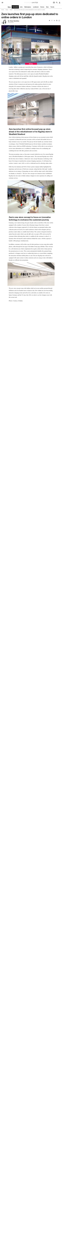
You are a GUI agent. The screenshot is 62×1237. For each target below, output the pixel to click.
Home (2, 9)
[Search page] (56, 3)
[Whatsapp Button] (59, 20)
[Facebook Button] (52, 20)
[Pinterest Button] (57, 20)
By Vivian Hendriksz (13, 21)
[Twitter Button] (49, 20)
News (7, 9)
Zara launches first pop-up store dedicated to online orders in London (29, 9)
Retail (11, 9)
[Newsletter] (53, 3)
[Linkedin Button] (54, 20)
